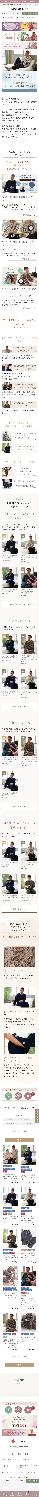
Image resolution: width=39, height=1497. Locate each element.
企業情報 (5, 1466)
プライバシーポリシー (28, 1472)
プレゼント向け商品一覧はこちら (19, 604)
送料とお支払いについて (10, 1459)
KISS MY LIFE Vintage (14, 17)
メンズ (22, 17)
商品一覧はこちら (19, 706)
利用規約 (5, 1472)
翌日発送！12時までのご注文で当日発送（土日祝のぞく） (19, 1)
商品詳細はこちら (29, 215)
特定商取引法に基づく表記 (28, 1466)
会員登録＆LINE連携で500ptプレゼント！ (19, 4)
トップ (5, 17)
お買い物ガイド (25, 1459)
